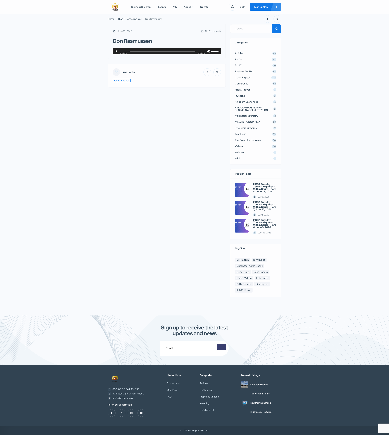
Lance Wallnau (244, 278)
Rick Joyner (262, 284)
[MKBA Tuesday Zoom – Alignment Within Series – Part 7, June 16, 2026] (242, 208)
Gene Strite (242, 272)
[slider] (215, 51)
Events (162, 7)
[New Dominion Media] (244, 402)
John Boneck (261, 272)
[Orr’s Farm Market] (244, 384)
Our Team (172, 390)
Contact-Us (173, 383)
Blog (120, 19)
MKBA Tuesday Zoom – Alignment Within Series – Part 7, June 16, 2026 (264, 206)
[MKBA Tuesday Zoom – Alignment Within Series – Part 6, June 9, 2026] (242, 226)
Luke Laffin (128, 72)
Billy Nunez (259, 259)
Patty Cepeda (243, 284)
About (187, 7)
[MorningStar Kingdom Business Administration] (115, 7)
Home (111, 19)
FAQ (169, 396)
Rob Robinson (243, 290)
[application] (167, 51)
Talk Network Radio (260, 394)
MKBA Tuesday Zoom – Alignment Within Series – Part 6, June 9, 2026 (264, 224)
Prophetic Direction (210, 396)
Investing (204, 403)
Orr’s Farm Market (259, 385)
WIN (174, 7)
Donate (204, 7)
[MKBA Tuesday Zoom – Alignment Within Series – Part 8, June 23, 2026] (242, 190)
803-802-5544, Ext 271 (125, 389)
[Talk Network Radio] (244, 393)
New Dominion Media (260, 403)
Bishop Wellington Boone (249, 265)
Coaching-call (134, 19)
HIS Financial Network (261, 412)
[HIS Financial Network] (244, 411)
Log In (242, 7)
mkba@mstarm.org (122, 398)
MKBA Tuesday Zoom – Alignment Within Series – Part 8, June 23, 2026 (264, 188)
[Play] (116, 51)
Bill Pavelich (242, 259)
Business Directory (141, 7)
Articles (204, 383)
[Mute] (208, 51)
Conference (206, 390)
